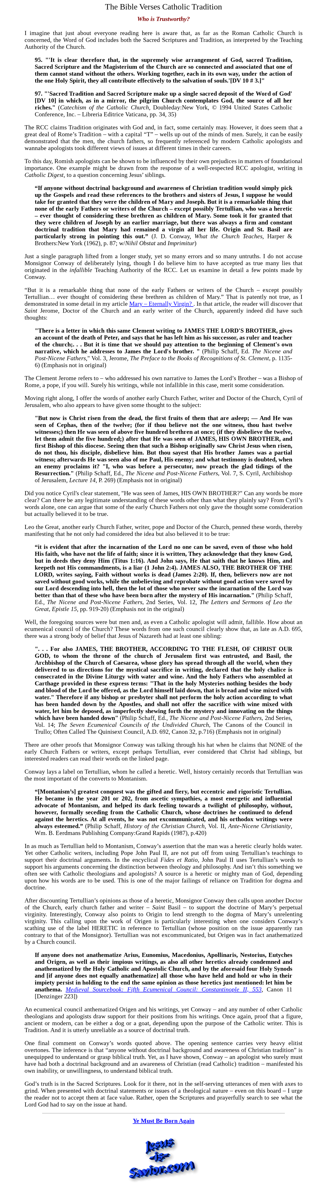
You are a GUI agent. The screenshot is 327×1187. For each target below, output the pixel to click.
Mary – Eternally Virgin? (161, 303)
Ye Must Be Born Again (163, 1120)
